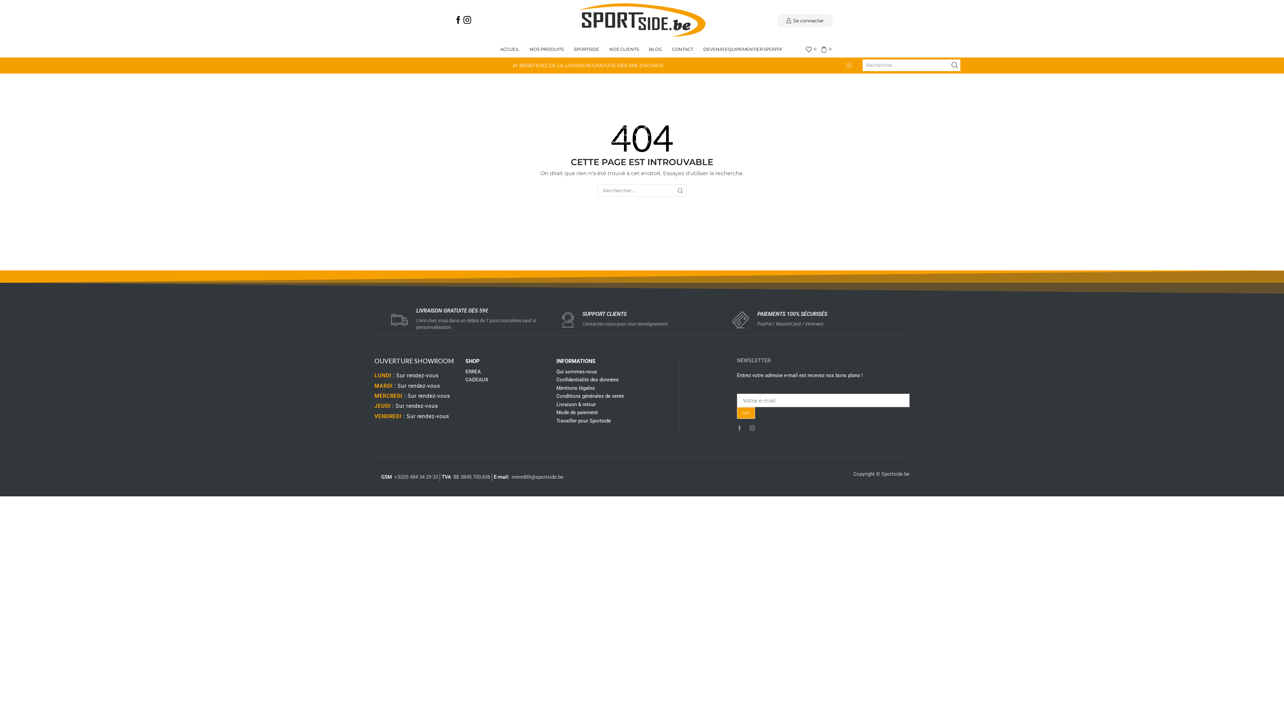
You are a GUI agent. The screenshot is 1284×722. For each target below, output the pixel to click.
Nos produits (547, 49)
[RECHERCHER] (680, 191)
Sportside (586, 49)
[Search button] (954, 65)
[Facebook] (458, 20)
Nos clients (624, 49)
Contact (682, 49)
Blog (655, 49)
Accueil (510, 49)
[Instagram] (467, 20)
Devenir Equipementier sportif (743, 49)
